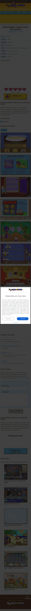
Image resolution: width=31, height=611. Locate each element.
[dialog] (15, 305)
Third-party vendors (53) (7, 306)
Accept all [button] (22, 318)
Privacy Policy (8, 314)
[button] (15, 322)
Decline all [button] (8, 318)
